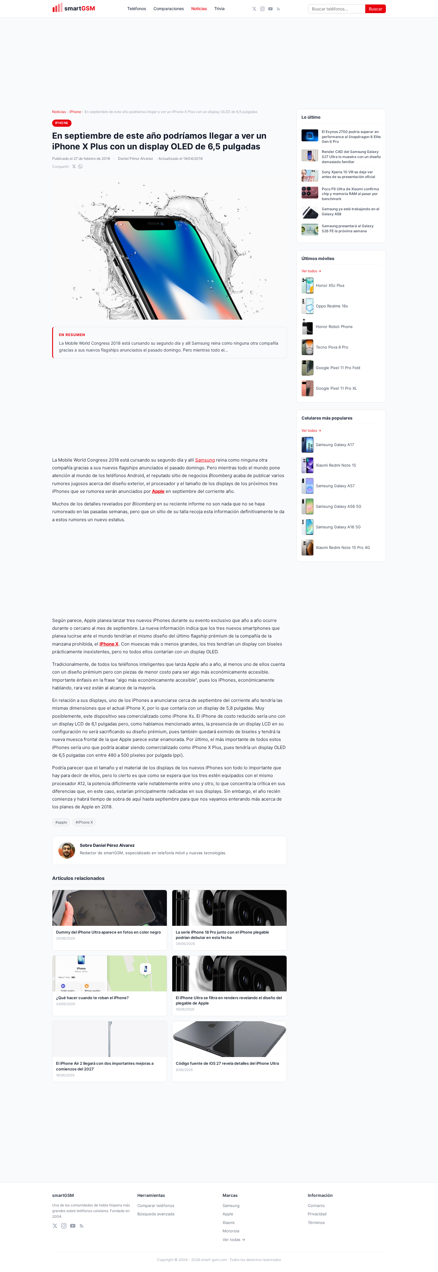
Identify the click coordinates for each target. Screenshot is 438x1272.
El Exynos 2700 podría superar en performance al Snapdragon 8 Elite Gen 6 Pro (351, 136)
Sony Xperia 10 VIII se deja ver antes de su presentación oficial (348, 174)
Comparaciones (168, 8)
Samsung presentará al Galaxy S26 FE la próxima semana (348, 228)
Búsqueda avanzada (155, 1213)
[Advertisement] (169, 407)
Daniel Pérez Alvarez (135, 158)
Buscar (375, 8)
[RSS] (278, 9)
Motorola (231, 1230)
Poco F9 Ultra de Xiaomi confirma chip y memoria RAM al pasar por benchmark (350, 194)
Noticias (199, 8)
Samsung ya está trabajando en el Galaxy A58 (350, 211)
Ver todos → (311, 271)
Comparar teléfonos (155, 1205)
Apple (228, 1213)
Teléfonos (136, 8)
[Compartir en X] (74, 166)
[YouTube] (270, 9)
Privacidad (317, 1213)
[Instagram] (262, 9)
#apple (61, 822)
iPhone (75, 111)
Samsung (205, 460)
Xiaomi (228, 1222)
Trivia (219, 8)
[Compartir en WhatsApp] (80, 166)
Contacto (316, 1205)
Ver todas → (234, 1239)
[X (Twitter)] (254, 9)
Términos (316, 1222)
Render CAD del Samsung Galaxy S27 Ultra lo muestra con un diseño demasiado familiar (351, 156)
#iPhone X (84, 822)
